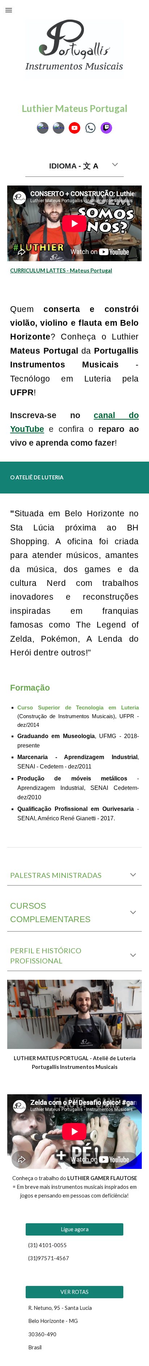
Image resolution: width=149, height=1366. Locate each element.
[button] (8, 10)
